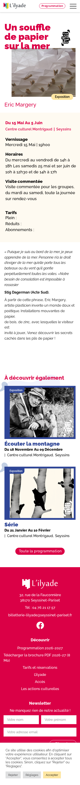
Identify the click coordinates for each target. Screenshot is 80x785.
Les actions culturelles (40, 689)
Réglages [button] (32, 775)
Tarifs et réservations (40, 667)
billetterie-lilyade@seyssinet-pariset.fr (40, 615)
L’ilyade (40, 675)
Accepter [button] (52, 775)
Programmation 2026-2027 (40, 648)
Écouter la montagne (32, 444)
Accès (40, 682)
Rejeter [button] (13, 775)
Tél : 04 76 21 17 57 (40, 607)
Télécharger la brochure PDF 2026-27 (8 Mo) (37, 658)
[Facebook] (40, 625)
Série (11, 524)
